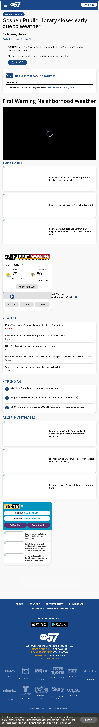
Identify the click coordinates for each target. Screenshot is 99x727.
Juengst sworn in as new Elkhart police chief (71, 205)
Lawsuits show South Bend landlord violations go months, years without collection (67, 434)
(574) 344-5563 (60, 652)
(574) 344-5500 (57, 655)
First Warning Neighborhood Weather (63, 296)
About (19, 604)
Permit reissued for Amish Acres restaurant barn (71, 486)
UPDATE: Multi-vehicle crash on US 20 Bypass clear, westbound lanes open (48, 407)
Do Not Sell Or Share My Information (52, 608)
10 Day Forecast (27, 287)
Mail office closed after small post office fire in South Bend (34, 325)
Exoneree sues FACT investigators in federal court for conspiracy (71, 460)
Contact (34, 604)
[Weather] (27, 259)
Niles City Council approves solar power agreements (31, 346)
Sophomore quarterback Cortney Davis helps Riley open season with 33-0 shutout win (70, 231)
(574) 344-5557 (59, 649)
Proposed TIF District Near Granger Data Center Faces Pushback (69, 178)
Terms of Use (53, 88)
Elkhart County (13, 14)
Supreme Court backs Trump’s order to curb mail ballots (33, 367)
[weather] (8, 274)
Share (91, 5)
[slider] (38, 158)
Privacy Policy (69, 88)
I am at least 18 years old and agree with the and (42, 88)
